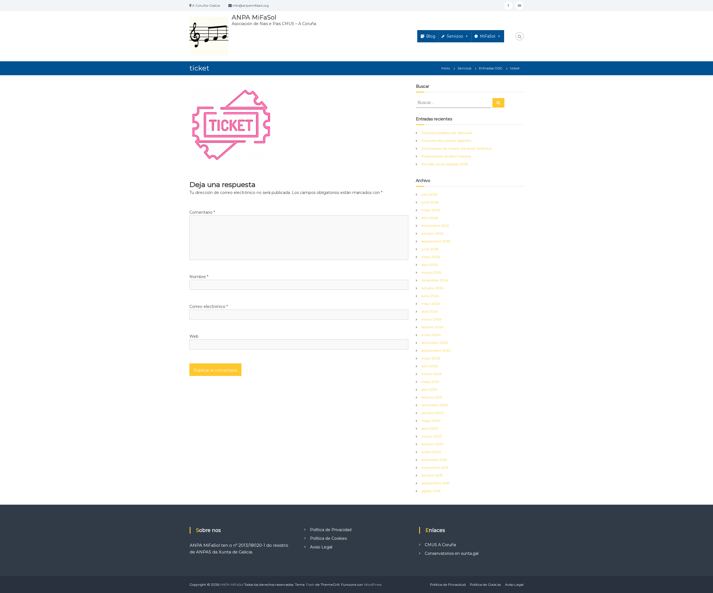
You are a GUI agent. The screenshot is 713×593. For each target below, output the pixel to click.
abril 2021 (429, 389)
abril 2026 (429, 218)
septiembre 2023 (435, 350)
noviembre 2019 (434, 467)
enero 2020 (431, 452)
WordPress (373, 584)
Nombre (198, 276)
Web (194, 336)
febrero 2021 (431, 397)
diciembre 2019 (434, 460)
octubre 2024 (432, 288)
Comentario (202, 212)
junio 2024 (430, 296)
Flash (310, 584)
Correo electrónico (208, 306)
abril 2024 (429, 311)
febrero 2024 (432, 327)
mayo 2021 (430, 382)
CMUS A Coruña (440, 544)
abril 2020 (429, 428)
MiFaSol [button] (487, 36)
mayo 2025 (430, 257)
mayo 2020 (431, 421)
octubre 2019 (432, 475)
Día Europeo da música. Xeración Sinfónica (456, 148)
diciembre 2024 (434, 280)
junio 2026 (430, 202)
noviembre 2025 (435, 225)
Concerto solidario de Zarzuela (446, 133)
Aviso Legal (321, 547)
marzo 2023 (431, 374)
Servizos (455, 36)
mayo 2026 (430, 210)
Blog (430, 36)
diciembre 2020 (434, 405)
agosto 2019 (431, 491)
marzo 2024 (431, 319)
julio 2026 (429, 194)
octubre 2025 (432, 233)
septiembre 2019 (435, 483)
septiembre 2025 (435, 241)
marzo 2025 (431, 272)
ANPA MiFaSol (254, 17)
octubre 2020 (432, 413)
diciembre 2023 (434, 343)
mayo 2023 (430, 358)
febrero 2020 (432, 444)
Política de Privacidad (330, 529)
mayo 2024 (430, 304)
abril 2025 (429, 265)
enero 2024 (431, 335)
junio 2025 (429, 249)
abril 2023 (429, 366)
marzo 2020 (431, 436)
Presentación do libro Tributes (446, 156)
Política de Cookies (328, 538)
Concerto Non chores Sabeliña (446, 140)
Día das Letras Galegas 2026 (444, 164)
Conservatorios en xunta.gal (451, 553)
